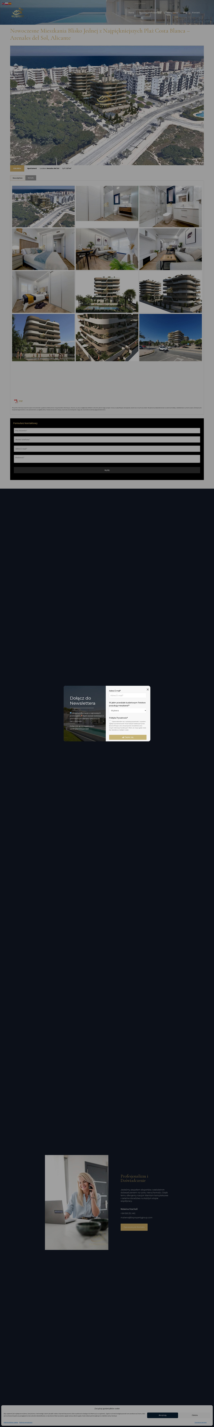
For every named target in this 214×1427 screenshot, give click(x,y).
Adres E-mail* (115, 691)
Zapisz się (129, 737)
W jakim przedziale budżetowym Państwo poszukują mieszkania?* (127, 704)
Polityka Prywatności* (118, 718)
